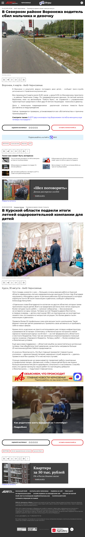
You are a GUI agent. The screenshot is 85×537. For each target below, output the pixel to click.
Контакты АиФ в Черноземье (39, 491)
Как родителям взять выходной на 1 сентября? (40, 422)
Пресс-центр (69, 491)
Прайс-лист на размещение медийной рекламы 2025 (32, 496)
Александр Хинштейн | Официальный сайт (16, 277)
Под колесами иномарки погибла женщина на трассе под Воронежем (25, 159)
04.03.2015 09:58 (7, 8)
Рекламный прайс (21, 491)
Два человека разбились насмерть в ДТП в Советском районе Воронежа (25, 172)
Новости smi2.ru (9, 201)
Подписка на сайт (57, 491)
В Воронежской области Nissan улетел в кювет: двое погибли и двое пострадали (65, 159)
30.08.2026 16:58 (7, 207)
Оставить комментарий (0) (67, 127)
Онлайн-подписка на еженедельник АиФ (46, 493)
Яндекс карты (6, 75)
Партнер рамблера (44, 529)
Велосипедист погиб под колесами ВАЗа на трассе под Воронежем (66, 166)
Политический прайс (59, 496)
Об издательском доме (23, 493)
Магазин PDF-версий (69, 493)
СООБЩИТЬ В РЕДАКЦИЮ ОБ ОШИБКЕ (26, 498)
